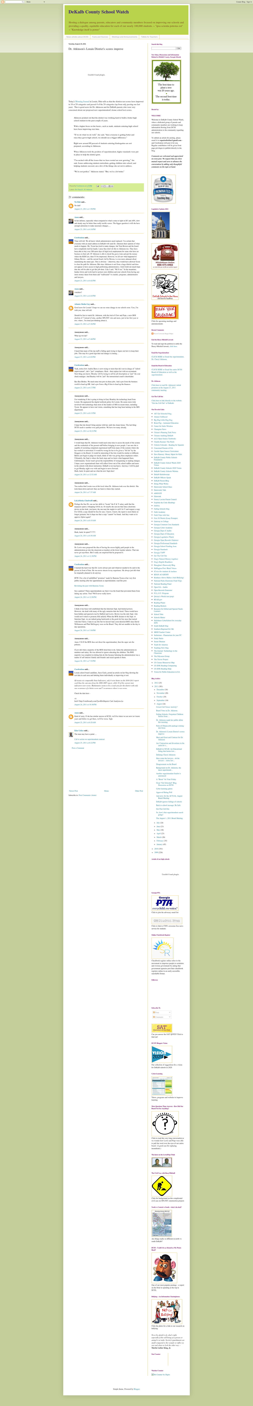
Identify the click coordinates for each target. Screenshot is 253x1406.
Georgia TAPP (159, 552)
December (161, 689)
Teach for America (161, 644)
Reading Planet (159, 602)
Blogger (137, 1389)
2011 (156, 686)
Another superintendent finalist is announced (168, 774)
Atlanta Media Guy (82, 304)
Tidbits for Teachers (149, 37)
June (158, 826)
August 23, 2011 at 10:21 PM (85, 431)
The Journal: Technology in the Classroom (165, 652)
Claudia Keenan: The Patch (164, 441)
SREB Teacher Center (162, 632)
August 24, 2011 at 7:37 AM (85, 492)
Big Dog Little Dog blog (163, 420)
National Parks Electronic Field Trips (168, 580)
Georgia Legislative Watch (164, 537)
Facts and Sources (100, 37)
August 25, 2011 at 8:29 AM (85, 722)
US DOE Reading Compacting (165, 665)
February (160, 840)
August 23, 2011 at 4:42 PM (84, 280)
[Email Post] (97, 186)
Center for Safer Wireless (163, 426)
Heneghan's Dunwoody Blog (164, 565)
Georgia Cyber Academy (163, 527)
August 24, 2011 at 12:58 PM (85, 597)
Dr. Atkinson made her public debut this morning (169, 721)
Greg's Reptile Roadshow (163, 562)
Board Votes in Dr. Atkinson (166, 710)
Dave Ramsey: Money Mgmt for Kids (168, 454)
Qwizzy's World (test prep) (164, 596)
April (159, 833)
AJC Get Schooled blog (162, 413)
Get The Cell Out (160, 555)
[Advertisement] (106, 769)
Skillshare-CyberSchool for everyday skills (167, 621)
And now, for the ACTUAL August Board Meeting (169, 797)
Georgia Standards (161, 549)
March (159, 837)
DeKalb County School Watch (99, 11)
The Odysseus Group (161, 656)
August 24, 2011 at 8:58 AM (85, 535)
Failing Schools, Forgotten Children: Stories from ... (170, 715)
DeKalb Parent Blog (161, 480)
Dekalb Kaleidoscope (162, 474)
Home (106, 791)
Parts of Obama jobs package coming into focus (170, 726)
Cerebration (79, 237)
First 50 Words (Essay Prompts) (166, 518)
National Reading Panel (162, 584)
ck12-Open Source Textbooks (165, 438)
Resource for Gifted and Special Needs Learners (168, 610)
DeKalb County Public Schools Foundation (165, 458)
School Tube (158, 614)
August (159, 704)
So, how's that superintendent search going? (169, 813)
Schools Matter (159, 617)
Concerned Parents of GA (163, 448)
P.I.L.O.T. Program (161, 593)
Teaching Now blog (161, 648)
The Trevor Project (161, 659)
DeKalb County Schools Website (166, 471)
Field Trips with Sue (161, 515)
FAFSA (157, 505)
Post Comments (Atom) (87, 795)
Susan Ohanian (159, 641)
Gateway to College (161, 521)
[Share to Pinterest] (112, 186)
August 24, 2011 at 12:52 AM (85, 474)
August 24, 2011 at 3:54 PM (84, 630)
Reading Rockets (160, 606)
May (158, 830)
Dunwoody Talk (160, 490)
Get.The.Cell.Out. (163, 809)
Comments (159, 1017)
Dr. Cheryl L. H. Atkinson (83, 189)
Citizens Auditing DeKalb (163, 435)
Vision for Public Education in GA (167, 672)
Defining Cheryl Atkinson (165, 754)
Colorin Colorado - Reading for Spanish (169, 445)
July (158, 822)
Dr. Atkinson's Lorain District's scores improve (170, 732)
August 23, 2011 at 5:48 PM (84, 339)
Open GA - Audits (161, 587)
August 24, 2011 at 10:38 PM (85, 704)
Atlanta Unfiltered (160, 417)
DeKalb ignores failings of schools (169, 801)
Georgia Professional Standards (165, 543)
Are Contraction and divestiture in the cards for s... (170, 744)
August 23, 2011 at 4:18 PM (84, 229)
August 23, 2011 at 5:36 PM (84, 324)
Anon (76, 217)
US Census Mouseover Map (164, 662)
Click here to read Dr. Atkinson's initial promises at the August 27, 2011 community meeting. (166, 387)
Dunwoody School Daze (163, 487)
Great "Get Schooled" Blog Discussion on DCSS (166, 784)
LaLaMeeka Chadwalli (83, 500)
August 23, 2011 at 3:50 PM (84, 209)
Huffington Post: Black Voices (165, 568)
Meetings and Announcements (124, 37)
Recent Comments (159, 333)
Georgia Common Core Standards (166, 524)
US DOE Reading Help (162, 668)
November (161, 693)
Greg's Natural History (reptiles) (166, 559)
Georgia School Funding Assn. (165, 546)
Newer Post (73, 791)
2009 (156, 852)
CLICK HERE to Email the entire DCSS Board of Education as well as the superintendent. (167, 372)
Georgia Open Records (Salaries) (166, 540)
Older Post (139, 791)
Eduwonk (157, 496)
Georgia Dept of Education (164, 534)
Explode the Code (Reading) (164, 502)
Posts (157, 1012)
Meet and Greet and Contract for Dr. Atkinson (169, 738)
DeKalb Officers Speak (162, 477)
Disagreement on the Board (166, 764)
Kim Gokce (79, 730)
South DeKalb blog (161, 626)
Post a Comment (78, 748)
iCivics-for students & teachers (165, 571)
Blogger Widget (169, 333)
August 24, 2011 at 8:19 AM (85, 520)
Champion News (160, 429)
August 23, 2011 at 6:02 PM (84, 357)
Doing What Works (161, 483)
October (160, 696)
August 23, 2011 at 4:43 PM (84, 296)
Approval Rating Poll (164, 792)
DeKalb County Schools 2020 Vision (167, 468)
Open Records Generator (163, 590)
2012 (156, 683)
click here (173, 346)
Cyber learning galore (164, 788)
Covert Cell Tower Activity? (166, 707)
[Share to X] (107, 186)
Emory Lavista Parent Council (165, 499)
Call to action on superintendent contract (89, 739)
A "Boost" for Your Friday (166, 779)
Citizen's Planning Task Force (165, 432)
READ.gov (158, 599)
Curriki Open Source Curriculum (166, 451)
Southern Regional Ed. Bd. (164, 629)
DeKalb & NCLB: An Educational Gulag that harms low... (169, 750)
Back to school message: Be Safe (168, 805)
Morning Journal (82, 101)
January (160, 844)
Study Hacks (158, 638)
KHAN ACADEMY (161, 574)
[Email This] (102, 186)
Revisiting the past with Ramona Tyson (89, 585)
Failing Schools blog (161, 509)
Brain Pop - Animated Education (166, 423)
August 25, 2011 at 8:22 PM (84, 742)
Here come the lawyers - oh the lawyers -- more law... (167, 759)
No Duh (77, 202)
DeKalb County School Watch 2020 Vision (167, 464)
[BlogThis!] (104, 186)
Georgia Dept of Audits (162, 530)
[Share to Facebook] (109, 186)
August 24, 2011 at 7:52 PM (84, 661)
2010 (156, 848)
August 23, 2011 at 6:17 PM (84, 387)
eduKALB (158, 493)
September (161, 700)
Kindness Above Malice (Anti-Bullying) (169, 577)
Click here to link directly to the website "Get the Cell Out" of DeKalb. (167, 401)
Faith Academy (159, 512)
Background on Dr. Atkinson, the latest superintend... (168, 768)
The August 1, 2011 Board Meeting (169, 818)
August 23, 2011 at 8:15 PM (84, 413)
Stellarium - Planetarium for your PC (168, 635)
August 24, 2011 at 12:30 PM (85, 556)
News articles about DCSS (77, 37)
